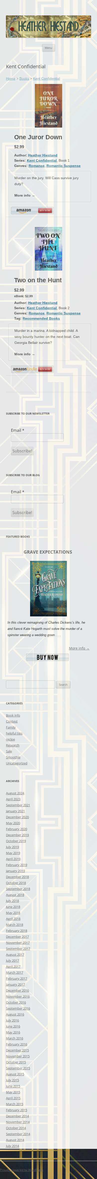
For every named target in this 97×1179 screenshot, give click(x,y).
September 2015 (18, 1068)
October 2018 (16, 883)
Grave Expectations (48, 552)
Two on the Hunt (38, 280)
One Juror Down (38, 137)
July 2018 (12, 900)
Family (11, 727)
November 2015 (18, 1056)
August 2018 (15, 894)
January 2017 (15, 984)
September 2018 (18, 888)
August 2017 (15, 954)
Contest (12, 721)
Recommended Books (41, 318)
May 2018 (13, 912)
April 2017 (13, 966)
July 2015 (12, 1080)
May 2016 (13, 1032)
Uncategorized (16, 763)
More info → (24, 195)
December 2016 (17, 990)
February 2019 (16, 865)
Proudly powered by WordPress (21, 1170)
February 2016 (16, 1044)
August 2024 (15, 793)
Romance (37, 166)
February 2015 (16, 1110)
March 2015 (14, 1104)
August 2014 (15, 1140)
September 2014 (18, 1134)
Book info (13, 715)
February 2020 (16, 829)
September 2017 (18, 948)
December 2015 (17, 1050)
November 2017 (18, 942)
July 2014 (12, 1146)
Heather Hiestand (42, 155)
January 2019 (15, 871)
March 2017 (14, 972)
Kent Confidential (46, 78)
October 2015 (16, 1062)
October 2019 (16, 841)
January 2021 (15, 811)
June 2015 (13, 1086)
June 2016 (13, 1026)
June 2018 (13, 906)
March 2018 (14, 924)
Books (24, 78)
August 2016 (15, 1014)
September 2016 (18, 1008)
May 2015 (13, 1092)
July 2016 (12, 1020)
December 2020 (17, 817)
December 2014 (17, 1116)
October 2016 (16, 1002)
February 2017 (16, 978)
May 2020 (13, 823)
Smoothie (13, 757)
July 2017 (12, 960)
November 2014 (18, 1122)
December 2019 (17, 835)
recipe (10, 739)
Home (10, 78)
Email (17, 430)
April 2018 (13, 918)
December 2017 (17, 936)
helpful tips (14, 733)
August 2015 (15, 1074)
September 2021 (18, 805)
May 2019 (13, 853)
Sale (9, 751)
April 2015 (13, 1098)
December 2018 (17, 877)
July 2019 (12, 847)
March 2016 (14, 1038)
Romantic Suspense (64, 166)
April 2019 (13, 859)
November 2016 (18, 996)
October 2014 (16, 1128)
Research (12, 745)
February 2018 (16, 930)
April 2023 (13, 799)
